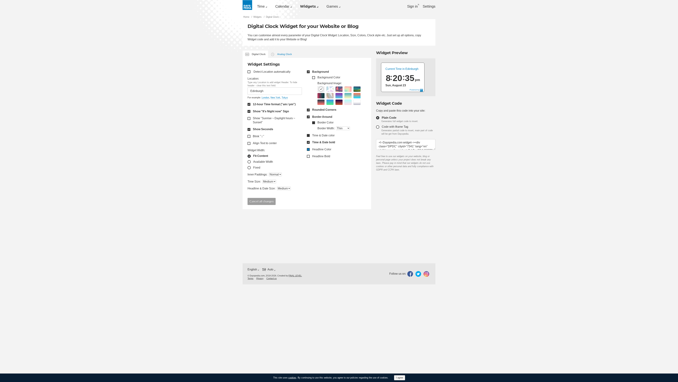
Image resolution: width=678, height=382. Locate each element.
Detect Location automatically (272, 71)
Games (332, 6)
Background (320, 71)
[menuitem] (261, 6)
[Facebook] (410, 274)
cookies (292, 377)
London (265, 97)
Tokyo (285, 97)
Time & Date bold (323, 142)
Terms (250, 278)
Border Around (322, 116)
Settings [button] (429, 6)
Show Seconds (263, 129)
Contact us (271, 278)
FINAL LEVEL (295, 276)
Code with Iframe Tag (395, 126)
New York (275, 97)
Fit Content (260, 155)
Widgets (308, 6)
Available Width (263, 161)
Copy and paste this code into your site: (400, 110)
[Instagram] (426, 274)
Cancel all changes (261, 201)
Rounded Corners (324, 109)
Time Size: (254, 181)
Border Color (325, 122)
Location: (253, 78)
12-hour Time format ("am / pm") (274, 104)
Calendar (282, 6)
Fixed (256, 167)
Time (261, 6)
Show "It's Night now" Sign (271, 111)
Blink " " (258, 136)
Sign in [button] (412, 6)
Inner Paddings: (257, 174)
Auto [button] (270, 269)
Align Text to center (265, 143)
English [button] (252, 269)
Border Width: (326, 128)
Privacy (259, 278)
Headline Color (321, 149)
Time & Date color (323, 135)
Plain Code (389, 117)
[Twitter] (418, 274)
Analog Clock (284, 54)
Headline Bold (321, 156)
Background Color (328, 77)
